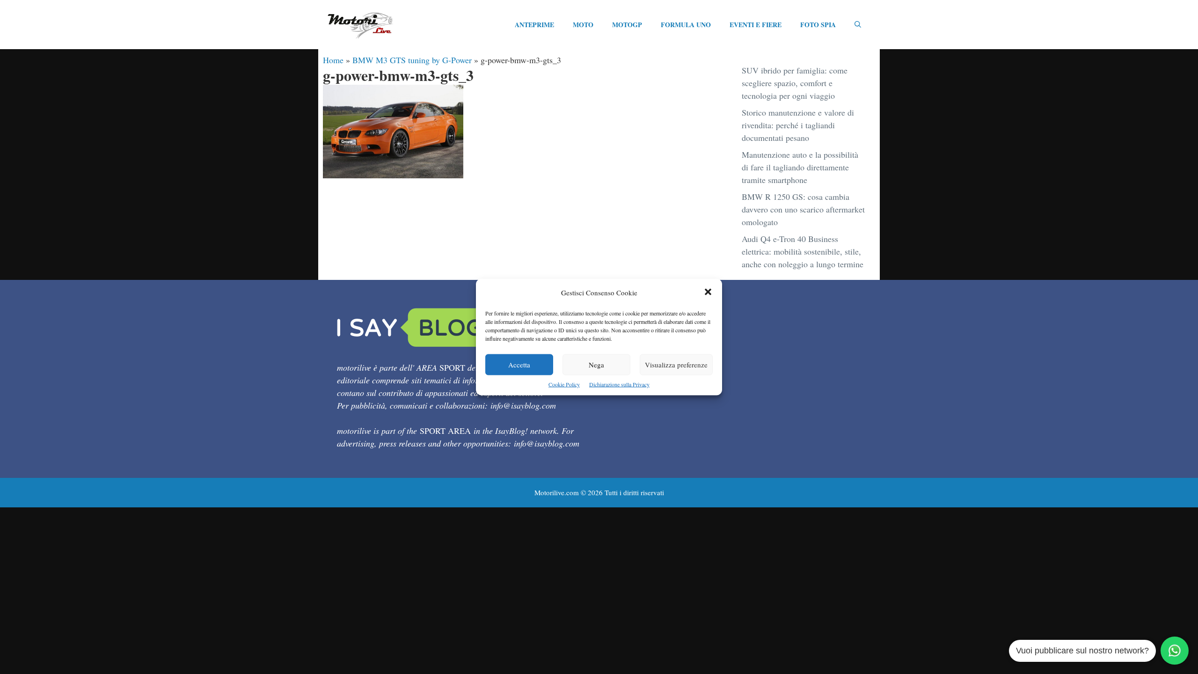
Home (333, 60)
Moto (583, 24)
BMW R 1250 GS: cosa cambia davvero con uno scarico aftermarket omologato (803, 209)
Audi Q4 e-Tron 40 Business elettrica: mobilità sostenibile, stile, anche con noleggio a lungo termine (802, 251)
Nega (596, 364)
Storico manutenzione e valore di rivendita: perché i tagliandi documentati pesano (798, 125)
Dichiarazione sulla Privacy (619, 384)
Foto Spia (818, 24)
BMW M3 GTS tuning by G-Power (412, 60)
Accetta (519, 364)
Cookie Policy (564, 384)
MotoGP (627, 24)
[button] (708, 293)
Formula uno (686, 24)
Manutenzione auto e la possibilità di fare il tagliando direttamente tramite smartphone (800, 167)
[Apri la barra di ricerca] (857, 25)
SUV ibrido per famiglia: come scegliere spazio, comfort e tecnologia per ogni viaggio (794, 83)
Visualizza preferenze (676, 364)
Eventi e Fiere (756, 24)
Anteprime (534, 24)
